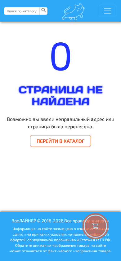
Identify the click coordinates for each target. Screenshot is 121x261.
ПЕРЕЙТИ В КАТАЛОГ (60, 141)
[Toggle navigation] (107, 11)
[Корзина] (95, 226)
